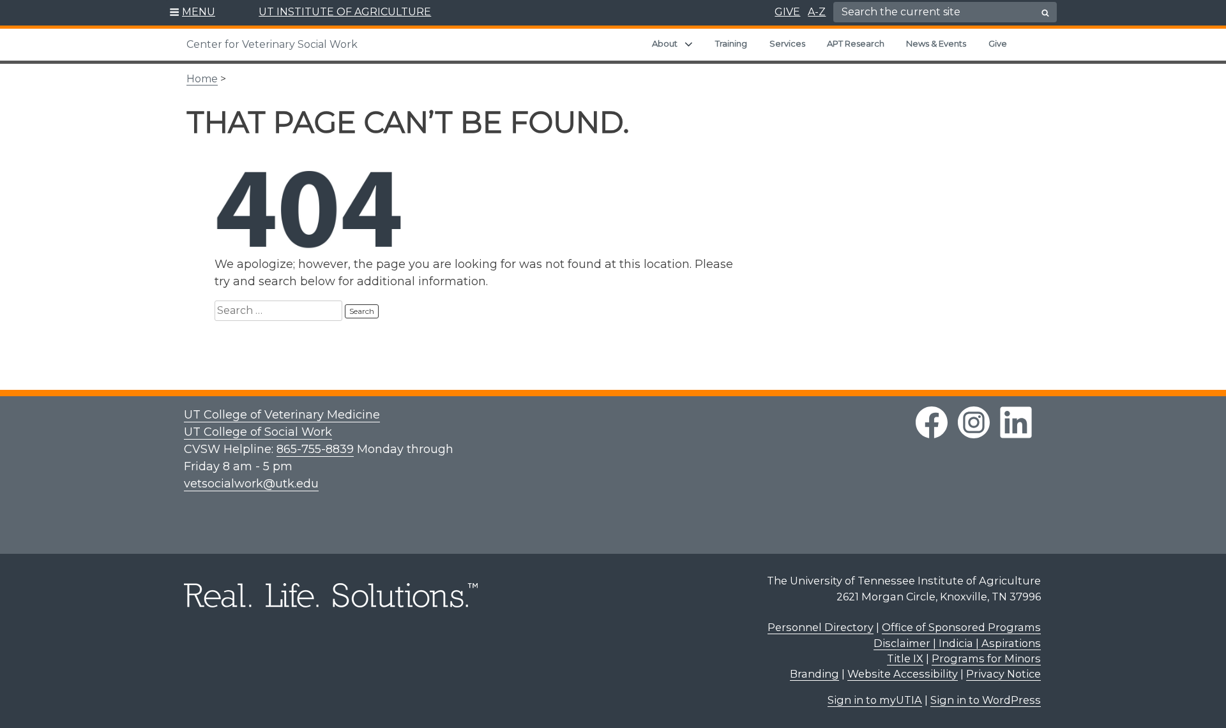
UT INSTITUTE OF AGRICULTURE (345, 12)
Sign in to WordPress (985, 700)
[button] (192, 13)
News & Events (936, 43)
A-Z (817, 12)
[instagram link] (974, 422)
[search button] (1045, 12)
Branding (814, 673)
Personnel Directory (821, 627)
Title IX (905, 658)
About (664, 43)
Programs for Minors (986, 658)
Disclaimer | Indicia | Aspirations (957, 643)
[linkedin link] (1016, 422)
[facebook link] (932, 422)
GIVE (787, 12)
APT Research (855, 43)
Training (731, 43)
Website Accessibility (902, 673)
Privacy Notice (1003, 673)
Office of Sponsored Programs (961, 627)
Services (787, 43)
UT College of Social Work (258, 432)
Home (202, 79)
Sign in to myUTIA (875, 700)
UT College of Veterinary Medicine (282, 415)
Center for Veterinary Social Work (272, 44)
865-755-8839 (315, 449)
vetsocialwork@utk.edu (251, 484)
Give (997, 43)
